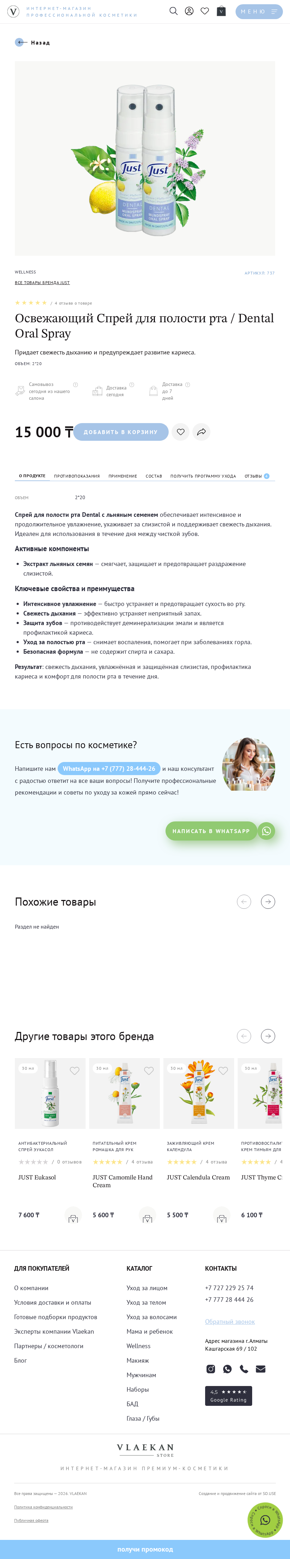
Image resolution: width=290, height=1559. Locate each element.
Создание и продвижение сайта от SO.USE (237, 1493)
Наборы (138, 1389)
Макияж (138, 1360)
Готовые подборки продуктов (55, 1317)
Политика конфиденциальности (43, 1506)
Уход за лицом (147, 1288)
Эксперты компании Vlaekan (54, 1331)
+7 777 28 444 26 (229, 1299)
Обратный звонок (230, 1321)
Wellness (139, 1346)
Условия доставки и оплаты (52, 1302)
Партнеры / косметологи (48, 1346)
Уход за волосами (152, 1317)
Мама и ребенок (150, 1331)
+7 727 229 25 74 (229, 1288)
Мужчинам (141, 1375)
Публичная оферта (31, 1520)
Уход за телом (146, 1302)
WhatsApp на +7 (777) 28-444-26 (109, 768)
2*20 (80, 497)
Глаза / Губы (143, 1418)
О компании (31, 1288)
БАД (132, 1404)
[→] (268, 902)
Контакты (221, 1268)
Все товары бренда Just (42, 282)
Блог (20, 1360)
